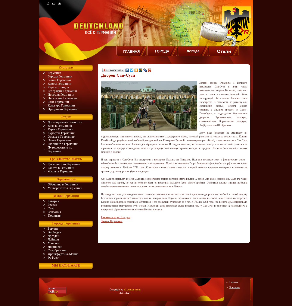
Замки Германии (111, 221)
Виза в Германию (60, 125)
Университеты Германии (65, 188)
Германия (54, 72)
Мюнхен (53, 243)
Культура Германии (61, 105)
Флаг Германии (58, 101)
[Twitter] (132, 70)
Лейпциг (53, 239)
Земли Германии (59, 80)
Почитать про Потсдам (115, 217)
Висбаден (54, 232)
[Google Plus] (149, 70)
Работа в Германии (61, 167)
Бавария (53, 201)
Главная (233, 282)
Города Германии (60, 76)
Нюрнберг (55, 246)
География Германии (62, 91)
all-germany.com (132, 289)
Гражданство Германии (64, 164)
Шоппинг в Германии (63, 144)
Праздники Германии (62, 109)
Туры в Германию (60, 129)
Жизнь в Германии (61, 171)
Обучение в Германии (63, 184)
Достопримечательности (65, 122)
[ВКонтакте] (127, 70)
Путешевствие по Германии (60, 149)
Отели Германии (59, 140)
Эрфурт (53, 257)
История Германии (61, 94)
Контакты (234, 287)
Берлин (53, 228)
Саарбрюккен (57, 250)
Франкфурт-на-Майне (63, 254)
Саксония (54, 212)
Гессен (52, 204)
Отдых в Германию (61, 136)
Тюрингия (54, 215)
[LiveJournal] (145, 70)
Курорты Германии (61, 133)
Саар (51, 208)
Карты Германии (59, 83)
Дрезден (53, 236)
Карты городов (58, 87)
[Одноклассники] (136, 70)
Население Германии (62, 98)
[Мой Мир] (141, 70)
